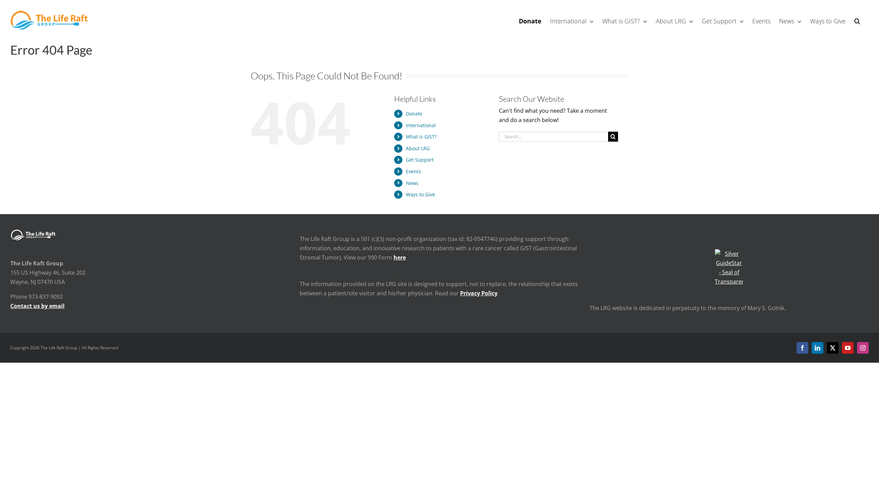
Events (413, 171)
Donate (414, 113)
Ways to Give (420, 194)
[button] (857, 20)
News (412, 183)
